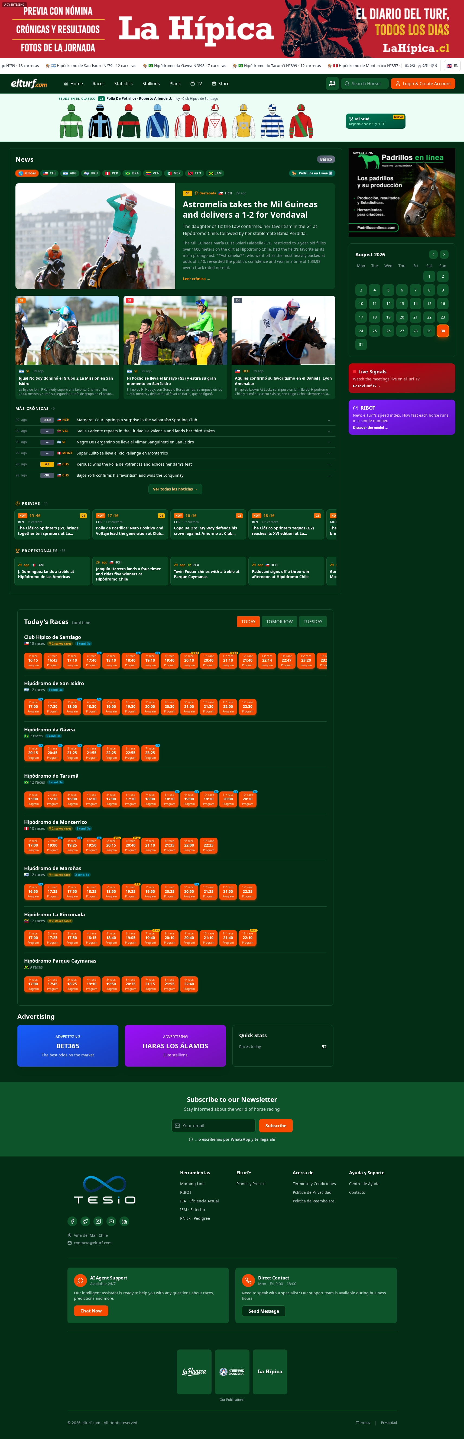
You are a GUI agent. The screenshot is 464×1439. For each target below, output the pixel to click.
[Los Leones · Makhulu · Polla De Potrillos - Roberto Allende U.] (215, 121)
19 (388, 317)
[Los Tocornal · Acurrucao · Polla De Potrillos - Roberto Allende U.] (129, 121)
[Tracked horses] (332, 83)
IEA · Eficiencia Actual (199, 1200)
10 (361, 303)
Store (223, 84)
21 (415, 317)
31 (361, 344)
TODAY (248, 622)
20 (402, 317)
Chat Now (91, 1311)
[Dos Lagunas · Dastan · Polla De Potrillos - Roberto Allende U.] (301, 121)
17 (361, 317)
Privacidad (389, 1423)
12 (388, 303)
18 (374, 317)
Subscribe (275, 1126)
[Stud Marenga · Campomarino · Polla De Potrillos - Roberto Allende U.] (272, 121)
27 (402, 330)
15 (429, 303)
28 (415, 330)
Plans (175, 84)
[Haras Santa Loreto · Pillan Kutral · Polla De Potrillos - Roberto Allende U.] (157, 121)
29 (429, 330)
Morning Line (192, 1183)
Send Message (264, 1311)
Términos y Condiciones (314, 1183)
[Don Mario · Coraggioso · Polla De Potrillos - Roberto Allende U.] (71, 121)
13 (402, 303)
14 (415, 303)
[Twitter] (85, 1221)
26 (388, 330)
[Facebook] (72, 1221)
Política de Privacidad (312, 1192)
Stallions (151, 84)
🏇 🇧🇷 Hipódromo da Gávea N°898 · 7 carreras (182, 65)
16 (443, 303)
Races (99, 84)
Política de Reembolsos (314, 1200)
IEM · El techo (192, 1209)
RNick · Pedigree (195, 1218)
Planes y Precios (250, 1183)
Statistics (123, 84)
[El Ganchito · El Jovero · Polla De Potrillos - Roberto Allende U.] (100, 121)
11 (374, 303)
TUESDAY (313, 622)
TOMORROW (279, 622)
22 (429, 317)
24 (361, 330)
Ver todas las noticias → (175, 489)
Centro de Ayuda (364, 1183)
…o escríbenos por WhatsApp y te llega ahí (235, 1139)
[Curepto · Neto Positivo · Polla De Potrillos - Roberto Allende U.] (186, 121)
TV (199, 84)
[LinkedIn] (124, 1221)
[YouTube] (111, 1221)
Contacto (357, 1192)
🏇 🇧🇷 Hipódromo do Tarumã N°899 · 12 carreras (275, 65)
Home (76, 84)
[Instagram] (98, 1221)
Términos (363, 1423)
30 (443, 330)
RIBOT (186, 1192)
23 (443, 317)
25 (374, 330)
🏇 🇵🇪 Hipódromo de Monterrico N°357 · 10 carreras (373, 65)
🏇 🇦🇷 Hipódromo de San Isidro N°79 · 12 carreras (89, 65)
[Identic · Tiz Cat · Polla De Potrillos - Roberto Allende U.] (244, 121)
